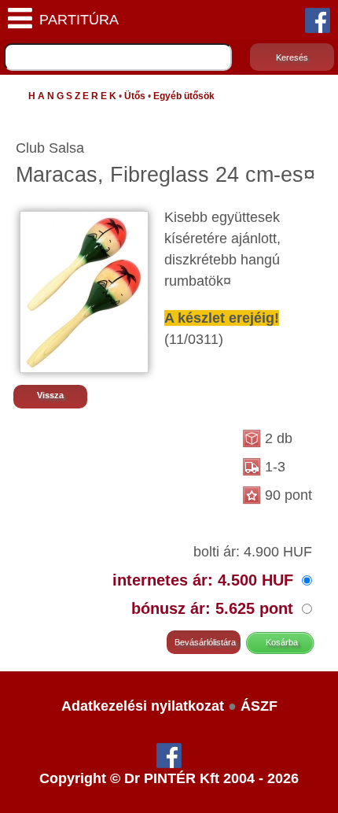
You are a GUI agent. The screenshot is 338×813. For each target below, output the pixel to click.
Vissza (50, 395)
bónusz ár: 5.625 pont (214, 608)
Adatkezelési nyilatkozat (142, 706)
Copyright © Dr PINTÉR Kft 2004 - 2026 (169, 778)
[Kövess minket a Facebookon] (317, 20)
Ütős (134, 96)
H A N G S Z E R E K (72, 96)
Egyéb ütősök (184, 96)
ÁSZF (259, 706)
